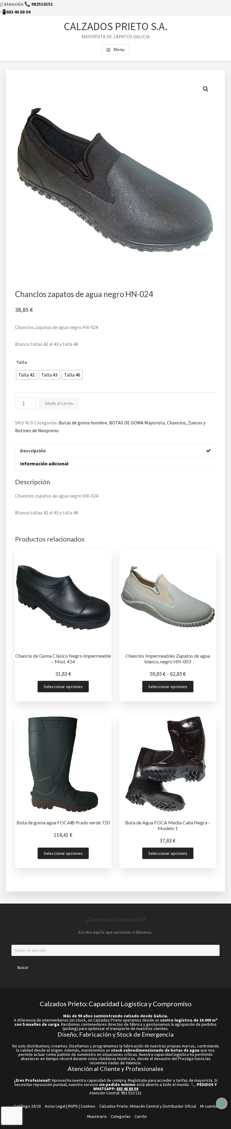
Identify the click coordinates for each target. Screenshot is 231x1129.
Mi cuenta (208, 1106)
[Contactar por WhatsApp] (221, 1103)
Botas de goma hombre (83, 423)
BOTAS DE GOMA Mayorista (137, 423)
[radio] (26, 374)
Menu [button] (119, 49)
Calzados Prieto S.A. (115, 26)
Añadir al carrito (59, 403)
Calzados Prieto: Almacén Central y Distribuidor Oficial (147, 1106)
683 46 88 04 (18, 12)
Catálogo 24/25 (27, 1106)
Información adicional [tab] (44, 464)
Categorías (121, 1116)
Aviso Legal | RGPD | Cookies (70, 1106)
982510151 (42, 4)
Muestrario (97, 1116)
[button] (205, 89)
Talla (21, 362)
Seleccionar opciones (63, 686)
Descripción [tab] (33, 451)
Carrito (140, 1116)
